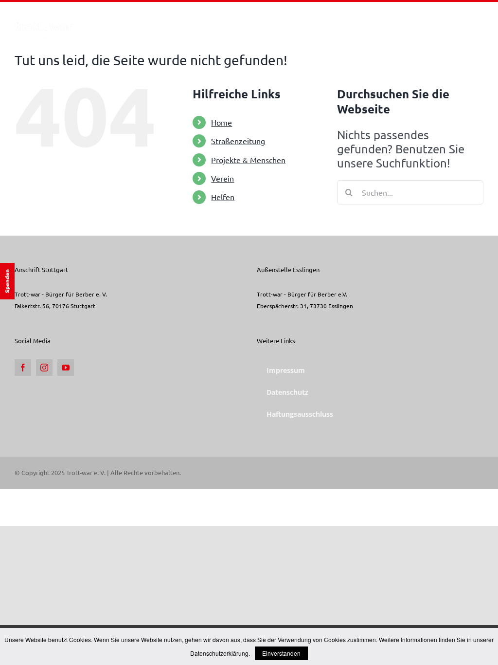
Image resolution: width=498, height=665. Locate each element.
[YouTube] (65, 367)
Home (221, 122)
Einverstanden (281, 653)
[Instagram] (44, 367)
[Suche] (468, 21)
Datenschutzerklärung (219, 653)
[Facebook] (23, 367)
